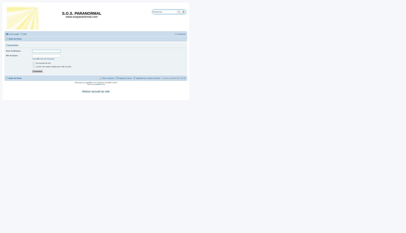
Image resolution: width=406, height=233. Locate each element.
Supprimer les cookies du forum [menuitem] (148, 78)
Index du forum (15, 78)
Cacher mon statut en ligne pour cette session (53, 67)
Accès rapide (14, 34)
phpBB (88, 82)
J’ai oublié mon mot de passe (43, 59)
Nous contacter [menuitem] (109, 78)
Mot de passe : (12, 55)
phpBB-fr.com (100, 84)
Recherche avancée (183, 12)
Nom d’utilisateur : (14, 51)
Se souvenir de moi (43, 63)
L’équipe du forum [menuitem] (125, 78)
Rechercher (179, 12)
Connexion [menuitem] (181, 34)
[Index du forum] (23, 17)
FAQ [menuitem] (24, 34)
